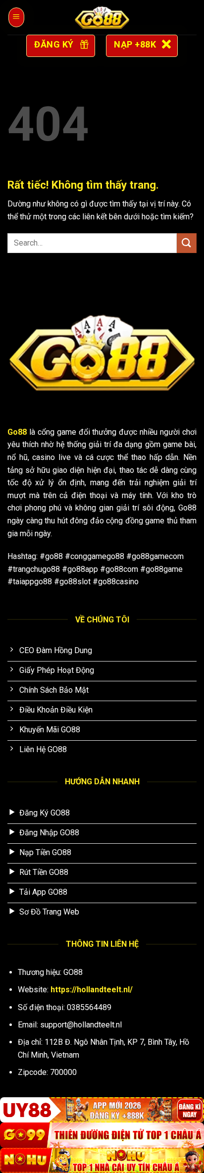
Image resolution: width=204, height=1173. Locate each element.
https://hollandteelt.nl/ (92, 989)
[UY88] (102, 1109)
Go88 (17, 432)
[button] (16, 17)
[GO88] (102, 17)
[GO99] (102, 1135)
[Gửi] (187, 243)
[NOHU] (102, 1160)
